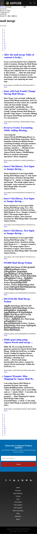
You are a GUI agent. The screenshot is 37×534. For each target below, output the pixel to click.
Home (18, 488)
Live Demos (18, 502)
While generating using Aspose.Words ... (18, 341)
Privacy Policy (13, 531)
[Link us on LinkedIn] (14, 480)
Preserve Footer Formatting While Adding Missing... (18, 129)
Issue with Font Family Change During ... (19, 92)
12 (5, 47)
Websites (18, 516)
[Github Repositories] (27, 480)
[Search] (34, 3)
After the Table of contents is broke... (19, 56)
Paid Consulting (18, 511)
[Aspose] (14, 2)
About (18, 519)
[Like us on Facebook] (6, 480)
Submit (18, 464)
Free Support (18, 505)
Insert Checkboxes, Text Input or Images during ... (19, 167)
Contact (25, 531)
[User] (31, 3)
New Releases (18, 493)
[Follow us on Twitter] (10, 480)
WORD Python (18, 263)
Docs (18, 499)
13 (5, 49)
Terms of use (20, 531)
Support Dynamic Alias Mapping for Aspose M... (19, 377)
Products (18, 490)
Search (2, 7)
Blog (18, 513)
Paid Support (18, 508)
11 (4, 45)
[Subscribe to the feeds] (31, 480)
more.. (6, 87)
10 (5, 43)
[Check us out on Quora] (23, 480)
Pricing (18, 496)
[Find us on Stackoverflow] (18, 480)
